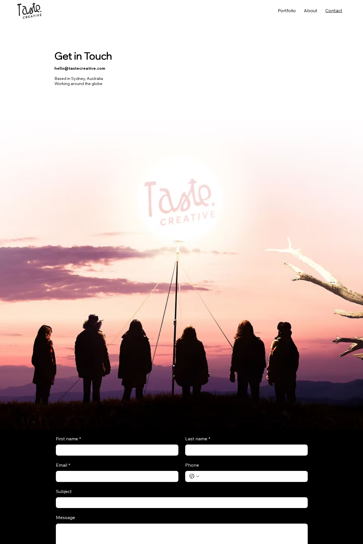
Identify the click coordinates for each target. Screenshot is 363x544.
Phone (192, 465)
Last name (197, 439)
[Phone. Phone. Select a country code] (194, 476)
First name (68, 439)
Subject (64, 492)
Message (65, 518)
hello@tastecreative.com (79, 68)
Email (63, 465)
